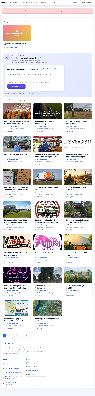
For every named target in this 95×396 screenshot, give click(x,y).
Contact (36, 2)
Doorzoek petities (26, 2)
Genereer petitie (17, 86)
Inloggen (75, 2)
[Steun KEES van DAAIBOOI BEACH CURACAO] (17, 37)
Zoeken (52, 2)
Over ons (43, 2)
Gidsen (5, 359)
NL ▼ (17, 2)
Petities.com (6, 3)
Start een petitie (87, 2)
